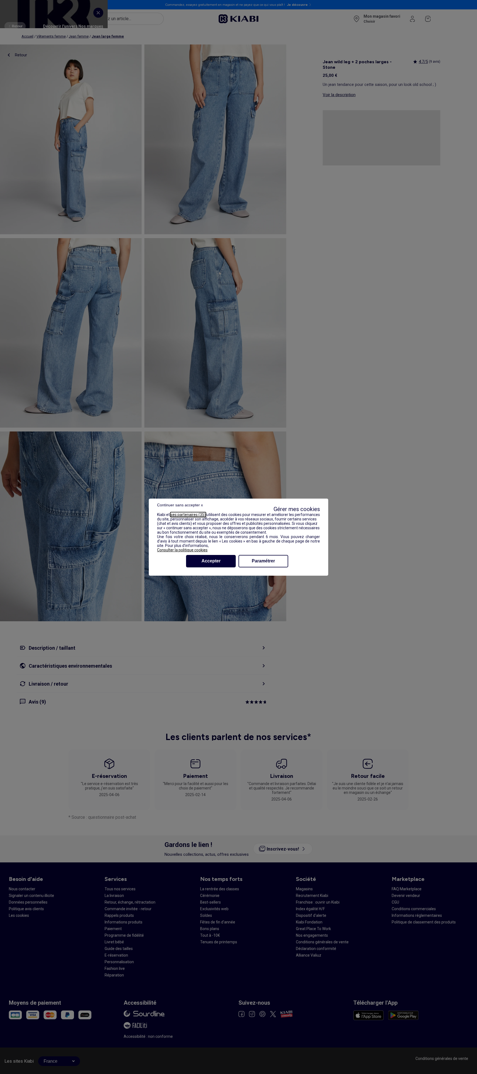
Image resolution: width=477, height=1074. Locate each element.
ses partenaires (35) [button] (188, 514)
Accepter (211, 561)
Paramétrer (263, 561)
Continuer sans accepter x (180, 505)
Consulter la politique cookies (182, 550)
